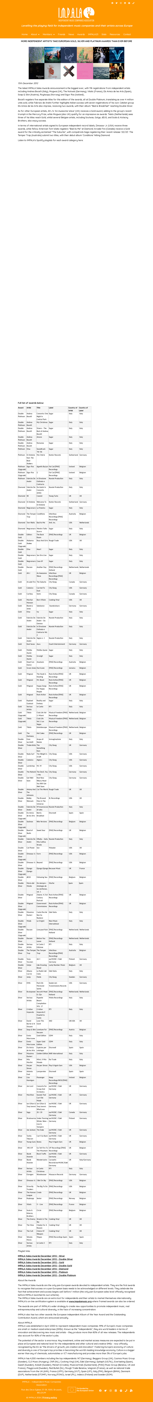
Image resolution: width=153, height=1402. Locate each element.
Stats (104, 34)
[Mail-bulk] (131, 1390)
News (71, 34)
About (34, 34)
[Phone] (133, 3)
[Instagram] (121, 3)
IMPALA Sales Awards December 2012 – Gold (41, 1262)
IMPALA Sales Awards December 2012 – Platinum (43, 1272)
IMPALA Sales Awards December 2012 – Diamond (43, 1269)
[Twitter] (116, 3)
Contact (127, 34)
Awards (81, 34)
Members (47, 34)
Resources (115, 34)
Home (25, 34)
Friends (61, 34)
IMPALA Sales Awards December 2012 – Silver (41, 1256)
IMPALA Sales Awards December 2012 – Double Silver (45, 1259)
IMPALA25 (93, 34)
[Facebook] (112, 3)
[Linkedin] (125, 3)
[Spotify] (129, 3)
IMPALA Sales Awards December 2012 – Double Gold (45, 1265)
